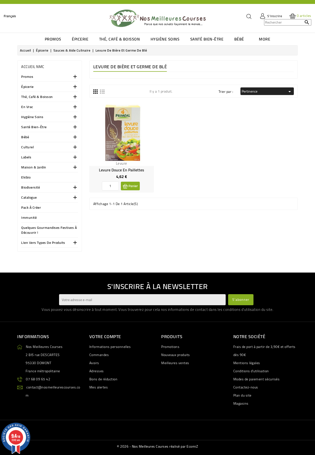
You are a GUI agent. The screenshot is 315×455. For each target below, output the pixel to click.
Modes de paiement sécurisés (256, 379)
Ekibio (26, 177)
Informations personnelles (110, 347)
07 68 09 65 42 (38, 379)
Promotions (170, 347)
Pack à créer (31, 208)
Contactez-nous (245, 387)
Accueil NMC (32, 66)
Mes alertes (98, 387)
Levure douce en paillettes (121, 170)
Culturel (27, 147)
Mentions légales (246, 363)
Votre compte (105, 336)
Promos (27, 77)
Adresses (96, 371)
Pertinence (267, 91)
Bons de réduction (103, 379)
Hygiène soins (32, 117)
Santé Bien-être (34, 127)
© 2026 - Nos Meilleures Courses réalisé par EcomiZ (157, 446)
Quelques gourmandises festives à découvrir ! (49, 230)
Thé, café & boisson (37, 97)
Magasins (241, 403)
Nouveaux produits (175, 355)
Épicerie (27, 87)
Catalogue (29, 198)
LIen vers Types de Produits (43, 243)
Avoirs (94, 363)
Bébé (25, 137)
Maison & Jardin (33, 167)
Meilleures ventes (175, 363)
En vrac (27, 107)
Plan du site (242, 395)
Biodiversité (30, 188)
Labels (26, 157)
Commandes (99, 355)
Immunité (29, 218)
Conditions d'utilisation (251, 371)
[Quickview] (146, 119)
